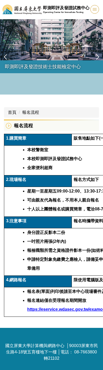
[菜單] (94, 9)
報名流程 (30, 112)
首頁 (12, 112)
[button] (6, 56)
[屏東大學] (22, 9)
